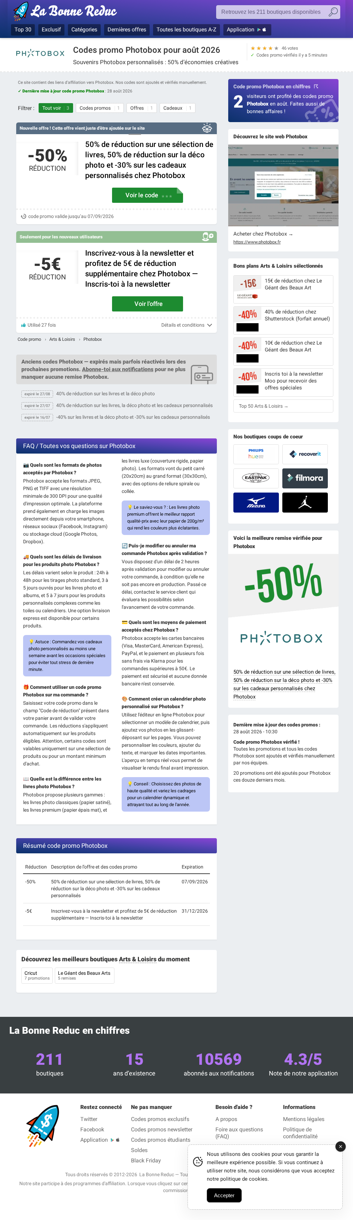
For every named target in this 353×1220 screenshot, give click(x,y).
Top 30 (22, 29)
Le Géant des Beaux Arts (84, 975)
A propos (226, 1119)
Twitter (88, 1119)
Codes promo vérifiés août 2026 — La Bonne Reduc (67, 12)
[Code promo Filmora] (305, 478)
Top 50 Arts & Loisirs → (264, 406)
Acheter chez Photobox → (263, 234)
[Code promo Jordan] (305, 503)
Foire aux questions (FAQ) (239, 1133)
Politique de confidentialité (300, 1133)
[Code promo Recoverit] (305, 454)
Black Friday (146, 1160)
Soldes (139, 1150)
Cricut (37, 975)
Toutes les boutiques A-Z (186, 29)
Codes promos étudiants (160, 1140)
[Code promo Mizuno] (256, 503)
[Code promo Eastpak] (256, 478)
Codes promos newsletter (161, 1129)
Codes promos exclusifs (160, 1119)
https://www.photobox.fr (257, 242)
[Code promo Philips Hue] (256, 454)
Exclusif (51, 29)
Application (240, 29)
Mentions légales (303, 1119)
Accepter (224, 1195)
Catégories (84, 29)
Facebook (92, 1129)
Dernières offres (127, 29)
